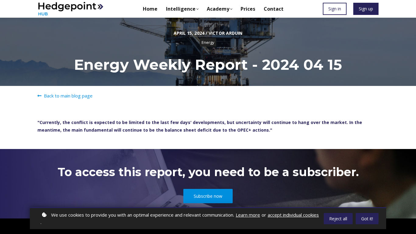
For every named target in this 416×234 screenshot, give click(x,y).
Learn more (248, 215)
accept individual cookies (293, 215)
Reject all (338, 219)
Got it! (367, 219)
